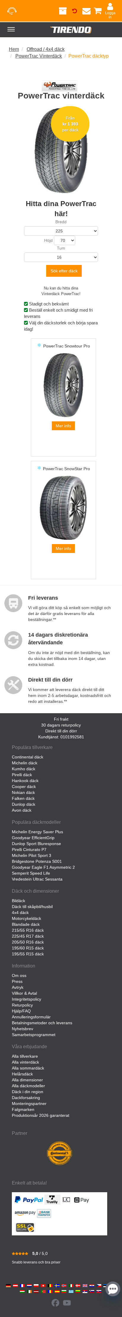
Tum (61, 248)
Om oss (19, 975)
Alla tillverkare (25, 1056)
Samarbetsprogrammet (33, 1034)
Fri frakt (61, 719)
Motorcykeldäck (26, 918)
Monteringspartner (29, 1103)
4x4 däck (20, 912)
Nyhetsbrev (22, 1028)
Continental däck (27, 757)
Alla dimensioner (27, 1079)
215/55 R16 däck (28, 930)
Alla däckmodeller (28, 1085)
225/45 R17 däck (28, 936)
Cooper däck (24, 786)
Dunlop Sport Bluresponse (36, 843)
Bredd (61, 221)
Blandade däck (26, 924)
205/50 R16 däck (28, 942)
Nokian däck (23, 792)
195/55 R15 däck (28, 954)
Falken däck (23, 798)
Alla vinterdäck (25, 1062)
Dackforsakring (26, 1097)
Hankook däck (25, 780)
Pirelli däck (22, 774)
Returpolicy (22, 1005)
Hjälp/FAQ (21, 1011)
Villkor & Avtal (24, 993)
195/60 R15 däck (28, 948)
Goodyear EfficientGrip (33, 837)
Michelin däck (24, 763)
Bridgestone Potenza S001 (37, 861)
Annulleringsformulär (31, 1017)
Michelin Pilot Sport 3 (31, 855)
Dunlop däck (23, 804)
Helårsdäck (22, 1074)
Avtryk (17, 987)
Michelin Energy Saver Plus (37, 831)
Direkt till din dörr (61, 731)
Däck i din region (27, 1091)
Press (17, 981)
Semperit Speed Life (31, 873)
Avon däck (21, 810)
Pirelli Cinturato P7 (29, 849)
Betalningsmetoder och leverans (42, 1022)
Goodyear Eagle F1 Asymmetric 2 (43, 867)
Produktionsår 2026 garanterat (40, 1115)
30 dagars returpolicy (61, 725)
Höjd (48, 240)
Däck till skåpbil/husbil (32, 906)
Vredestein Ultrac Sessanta (37, 879)
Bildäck (18, 900)
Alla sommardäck (28, 1068)
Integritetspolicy (26, 999)
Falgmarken (23, 1109)
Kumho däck (23, 768)
